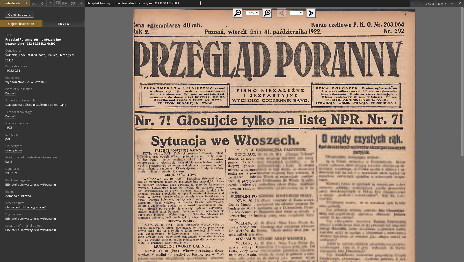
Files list (63, 23)
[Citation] (73, 3)
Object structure (19, 15)
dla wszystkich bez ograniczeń (25, 207)
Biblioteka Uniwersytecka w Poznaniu (30, 185)
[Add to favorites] (50, 3)
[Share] (42, 3)
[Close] (460, 3)
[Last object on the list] (452, 3)
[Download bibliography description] (64, 3)
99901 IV (11, 173)
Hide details (13, 3)
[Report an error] (81, 3)
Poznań (10, 93)
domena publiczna (18, 196)
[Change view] (57, 3)
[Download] (34, 3)
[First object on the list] (414, 3)
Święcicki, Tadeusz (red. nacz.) (25, 55)
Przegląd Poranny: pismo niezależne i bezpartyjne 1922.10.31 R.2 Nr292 (34, 41)
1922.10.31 (12, 71)
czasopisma (13, 150)
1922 (8, 128)
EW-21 (9, 162)
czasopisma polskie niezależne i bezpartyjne (35, 105)
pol (7, 139)
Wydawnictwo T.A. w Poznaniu (25, 82)
